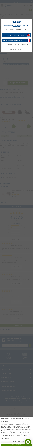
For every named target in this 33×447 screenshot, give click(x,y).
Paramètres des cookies (16, 441)
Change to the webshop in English (13, 35)
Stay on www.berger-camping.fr (12, 40)
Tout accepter (16, 445)
